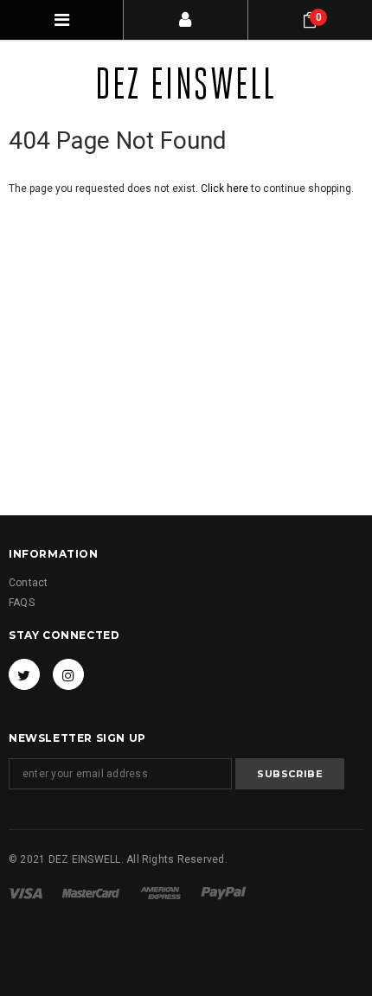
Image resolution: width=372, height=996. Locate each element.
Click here (226, 188)
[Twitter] (24, 674)
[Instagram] (68, 674)
